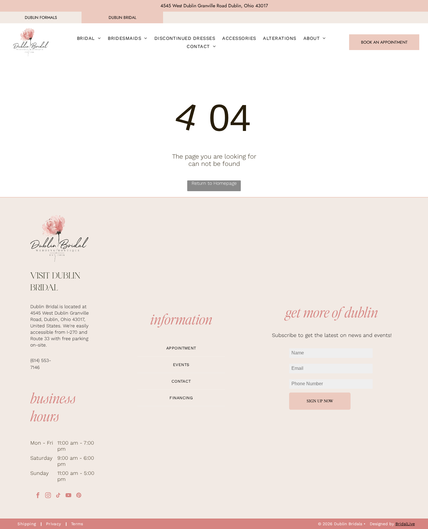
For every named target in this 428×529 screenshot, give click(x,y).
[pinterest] (78, 496)
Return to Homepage (214, 183)
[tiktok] (58, 496)
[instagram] (48, 496)
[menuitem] (88, 38)
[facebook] (37, 496)
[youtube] (68, 496)
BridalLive (405, 523)
